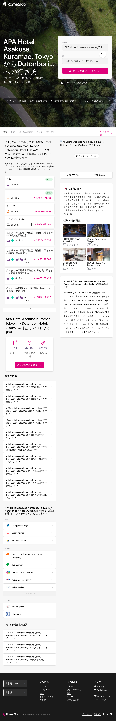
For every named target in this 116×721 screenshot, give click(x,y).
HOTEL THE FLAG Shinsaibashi (71, 240)
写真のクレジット (102, 696)
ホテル (43, 686)
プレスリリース (74, 689)
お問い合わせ (73, 700)
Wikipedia (68, 214)
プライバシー (87, 714)
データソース (100, 699)
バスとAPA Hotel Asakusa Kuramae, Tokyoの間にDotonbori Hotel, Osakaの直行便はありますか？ (26, 411)
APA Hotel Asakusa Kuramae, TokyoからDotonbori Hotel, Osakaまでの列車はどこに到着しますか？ (26, 647)
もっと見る (31, 594)
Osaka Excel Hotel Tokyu (96, 240)
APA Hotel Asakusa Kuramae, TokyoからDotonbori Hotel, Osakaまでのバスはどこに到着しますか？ (26, 635)
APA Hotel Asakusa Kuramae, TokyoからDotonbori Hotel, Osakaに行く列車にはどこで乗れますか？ (26, 483)
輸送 (13, 132)
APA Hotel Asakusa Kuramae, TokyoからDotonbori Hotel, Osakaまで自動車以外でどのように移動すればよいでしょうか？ (26, 447)
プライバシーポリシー (83, 101)
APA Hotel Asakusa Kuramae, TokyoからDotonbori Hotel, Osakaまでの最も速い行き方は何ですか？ (26, 399)
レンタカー (45, 689)
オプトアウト (49, 101)
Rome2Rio (68, 292)
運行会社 (50, 132)
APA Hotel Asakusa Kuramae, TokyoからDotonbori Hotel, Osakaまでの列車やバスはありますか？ (26, 495)
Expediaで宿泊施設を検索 (76, 82)
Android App (102, 690)
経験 (42, 693)
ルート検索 (104, 133)
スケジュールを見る (27, 364)
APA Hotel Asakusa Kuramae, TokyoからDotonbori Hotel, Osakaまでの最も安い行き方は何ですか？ (26, 387)
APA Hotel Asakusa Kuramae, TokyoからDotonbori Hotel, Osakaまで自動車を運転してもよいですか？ (26, 659)
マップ (40, 132)
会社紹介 (71, 686)
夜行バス (27, 77)
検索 (5, 132)
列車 (8, 77)
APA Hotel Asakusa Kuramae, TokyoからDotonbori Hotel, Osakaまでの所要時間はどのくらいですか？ (26, 459)
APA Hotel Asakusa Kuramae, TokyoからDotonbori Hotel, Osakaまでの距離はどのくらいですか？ (26, 435)
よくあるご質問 (26, 132)
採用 (69, 693)
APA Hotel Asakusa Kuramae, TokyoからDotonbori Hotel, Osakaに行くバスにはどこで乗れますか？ (26, 471)
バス (17, 77)
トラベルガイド (47, 696)
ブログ (43, 700)
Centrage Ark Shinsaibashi (70, 264)
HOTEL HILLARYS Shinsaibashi (96, 264)
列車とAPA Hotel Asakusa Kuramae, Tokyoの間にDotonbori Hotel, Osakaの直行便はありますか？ (26, 423)
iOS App (100, 686)
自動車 (40, 77)
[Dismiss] (110, 101)
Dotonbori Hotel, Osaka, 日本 (81, 61)
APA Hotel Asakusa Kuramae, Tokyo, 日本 (86, 47)
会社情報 (46, 714)
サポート (71, 696)
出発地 (65, 42)
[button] (85, 71)
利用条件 (97, 714)
